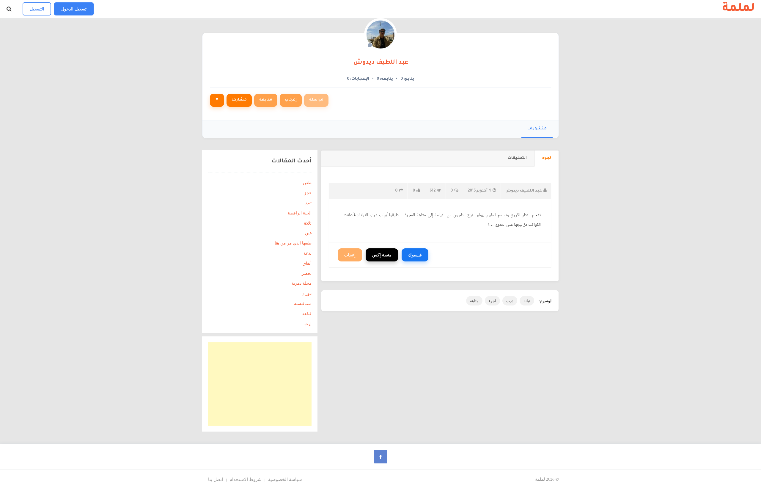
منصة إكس (381, 255)
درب (509, 300)
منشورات (537, 128)
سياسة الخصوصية (285, 479)
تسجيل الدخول (74, 9)
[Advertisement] (260, 384)
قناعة (307, 313)
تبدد (308, 203)
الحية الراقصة (300, 213)
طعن (307, 182)
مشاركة (239, 100)
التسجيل (37, 9)
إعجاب (291, 100)
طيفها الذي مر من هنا (293, 243)
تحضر (307, 273)
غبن (308, 233)
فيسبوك (415, 255)
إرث (308, 323)
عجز (308, 192)
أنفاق (307, 263)
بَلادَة (308, 223)
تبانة (526, 300)
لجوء (492, 300)
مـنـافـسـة (303, 303)
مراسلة (316, 100)
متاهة (474, 300)
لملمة (738, 9)
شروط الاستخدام (245, 479)
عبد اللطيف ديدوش (380, 62)
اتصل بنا (215, 479)
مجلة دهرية (302, 283)
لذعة (308, 253)
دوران (306, 293)
